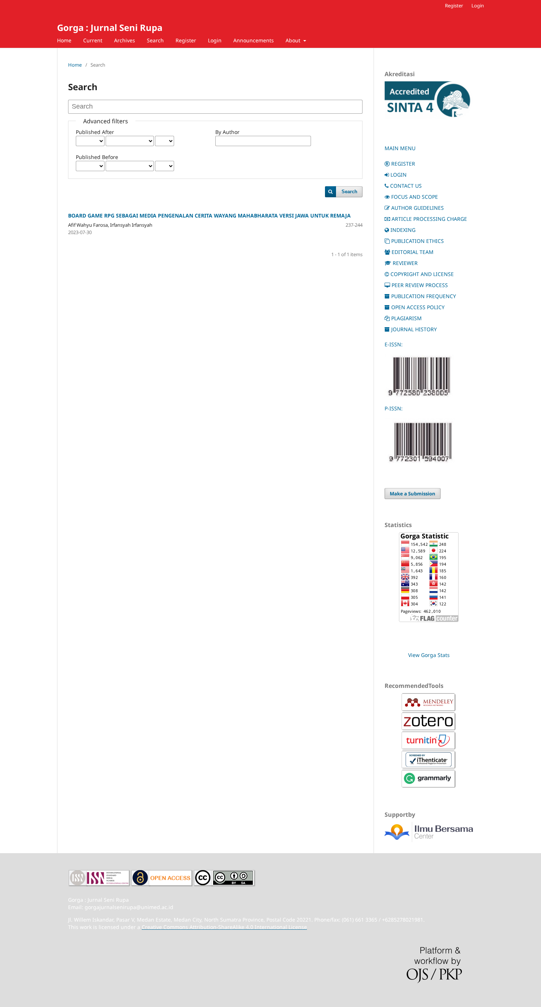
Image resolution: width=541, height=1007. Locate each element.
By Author (227, 131)
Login (215, 40)
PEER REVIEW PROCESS (420, 285)
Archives (124, 40)
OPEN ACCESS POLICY (418, 307)
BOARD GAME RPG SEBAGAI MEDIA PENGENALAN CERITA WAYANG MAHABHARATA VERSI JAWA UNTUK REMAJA (209, 215)
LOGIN (398, 174)
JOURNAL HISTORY (414, 329)
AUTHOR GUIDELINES (417, 207)
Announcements (253, 40)
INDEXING (403, 229)
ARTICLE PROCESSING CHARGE (429, 218)
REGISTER (403, 163)
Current (92, 40)
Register (186, 40)
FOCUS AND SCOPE (414, 196)
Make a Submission (412, 493)
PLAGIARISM (406, 318)
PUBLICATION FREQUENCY (423, 296)
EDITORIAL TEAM (413, 251)
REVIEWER (405, 262)
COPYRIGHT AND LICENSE (422, 274)
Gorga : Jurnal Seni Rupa (109, 27)
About (294, 40)
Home (64, 40)
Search (155, 40)
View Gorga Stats (429, 654)
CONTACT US (406, 185)
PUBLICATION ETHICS (417, 240)
